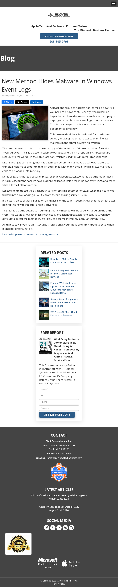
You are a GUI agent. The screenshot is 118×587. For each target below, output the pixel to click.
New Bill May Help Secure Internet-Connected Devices (64, 273)
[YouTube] (65, 527)
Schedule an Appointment (59, 36)
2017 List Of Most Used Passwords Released (63, 313)
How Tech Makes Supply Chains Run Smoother (63, 260)
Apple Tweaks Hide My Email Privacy (59, 506)
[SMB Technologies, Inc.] (59, 14)
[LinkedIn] (59, 527)
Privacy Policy (59, 583)
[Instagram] (71, 527)
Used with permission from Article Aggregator (30, 234)
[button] (113, 4)
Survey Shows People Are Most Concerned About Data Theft (64, 302)
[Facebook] (47, 527)
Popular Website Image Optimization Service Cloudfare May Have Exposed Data (63, 287)
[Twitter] (53, 527)
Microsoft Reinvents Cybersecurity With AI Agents (59, 495)
